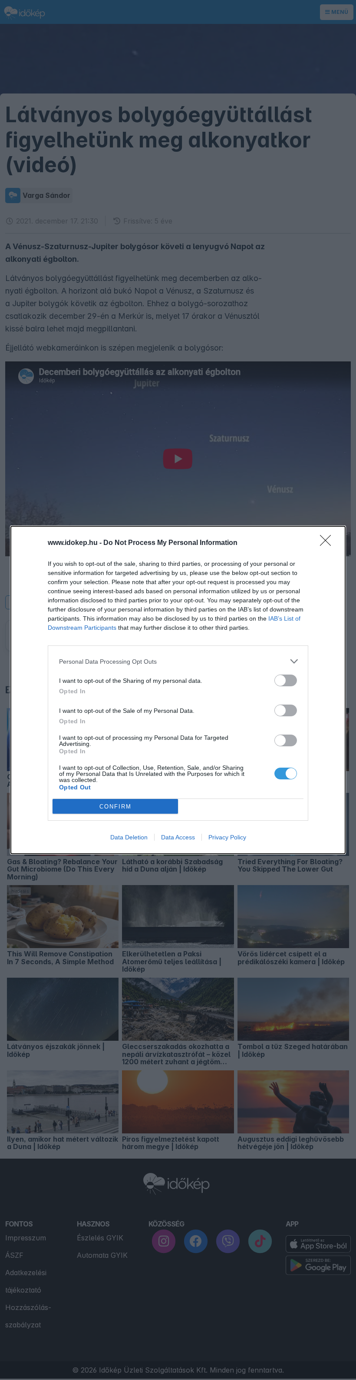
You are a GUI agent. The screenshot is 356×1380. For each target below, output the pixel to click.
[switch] (285, 680)
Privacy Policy (227, 837)
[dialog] (178, 690)
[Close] (328, 543)
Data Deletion (129, 837)
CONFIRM (115, 806)
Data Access (178, 837)
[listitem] (178, 661)
